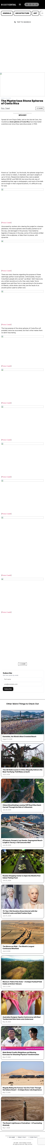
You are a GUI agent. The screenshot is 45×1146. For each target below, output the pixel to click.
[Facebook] (27, 4)
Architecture (22, 13)
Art (35, 13)
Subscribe (8, 689)
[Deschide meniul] (19, 4)
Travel (7, 108)
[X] (33, 4)
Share (40, 108)
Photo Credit (6, 223)
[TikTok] (36, 4)
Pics (2, 108)
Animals (7, 13)
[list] (22, 13)
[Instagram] (30, 4)
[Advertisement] (22, 49)
